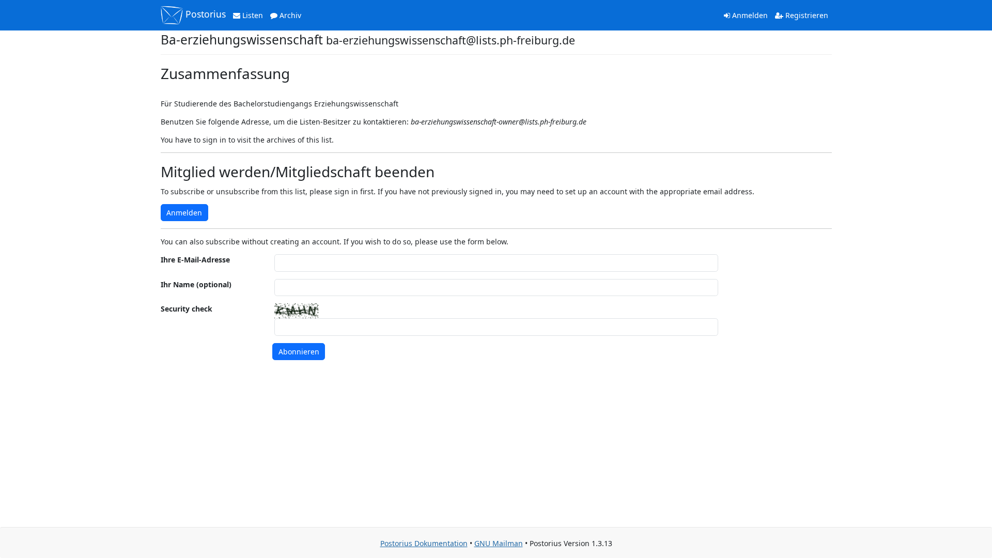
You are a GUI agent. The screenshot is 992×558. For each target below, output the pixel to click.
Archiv (289, 15)
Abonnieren (298, 352)
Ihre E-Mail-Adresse (195, 260)
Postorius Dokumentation (424, 543)
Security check (186, 309)
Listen (251, 15)
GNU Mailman (498, 543)
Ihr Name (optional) (196, 284)
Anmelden (749, 15)
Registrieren (805, 15)
